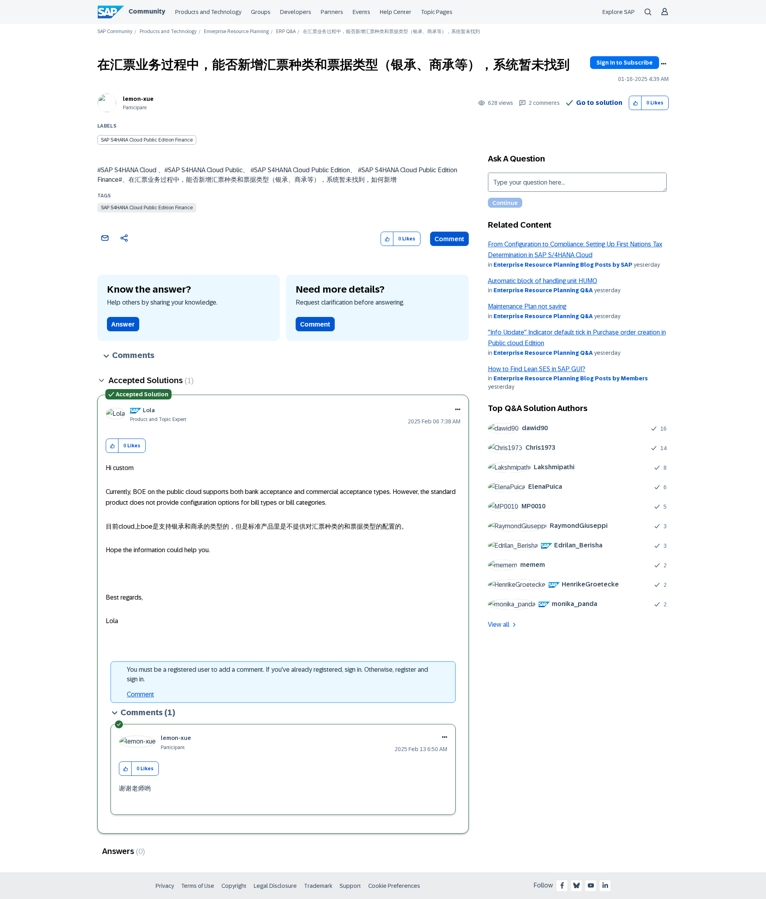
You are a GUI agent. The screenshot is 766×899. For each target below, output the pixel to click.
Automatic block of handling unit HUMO (542, 280)
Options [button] (663, 64)
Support (350, 886)
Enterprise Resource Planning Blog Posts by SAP (563, 265)
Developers (295, 12)
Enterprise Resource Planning (236, 31)
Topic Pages (436, 12)
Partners (332, 12)
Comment (449, 239)
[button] (635, 103)
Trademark (318, 886)
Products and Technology (208, 12)
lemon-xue (138, 99)
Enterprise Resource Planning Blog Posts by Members (571, 378)
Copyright (234, 886)
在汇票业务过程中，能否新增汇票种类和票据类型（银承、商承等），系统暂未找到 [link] (391, 31)
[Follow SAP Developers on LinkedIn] (605, 885)
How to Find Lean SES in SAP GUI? (536, 369)
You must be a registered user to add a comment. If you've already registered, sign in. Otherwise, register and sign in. (277, 674)
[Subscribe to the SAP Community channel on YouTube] (591, 885)
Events (361, 12)
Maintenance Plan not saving (527, 306)
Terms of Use (197, 886)
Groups (260, 12)
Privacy (165, 886)
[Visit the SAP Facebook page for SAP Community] (562, 885)
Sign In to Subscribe (624, 62)
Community (146, 11)
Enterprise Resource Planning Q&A (543, 290)
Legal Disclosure (275, 886)
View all (498, 624)
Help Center (395, 12)
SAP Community (114, 31)
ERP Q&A (286, 31)
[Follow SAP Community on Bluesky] (576, 885)
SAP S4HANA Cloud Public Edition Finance (147, 207)
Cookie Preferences (394, 886)
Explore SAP (618, 12)
